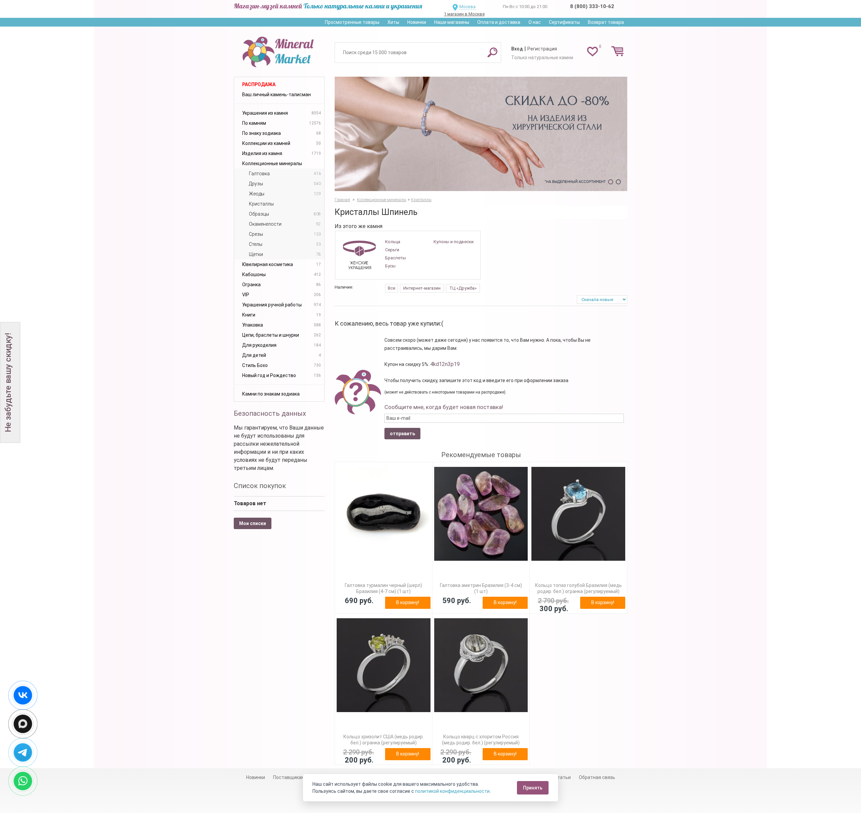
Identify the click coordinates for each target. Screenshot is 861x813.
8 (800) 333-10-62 (592, 6)
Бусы (390, 265)
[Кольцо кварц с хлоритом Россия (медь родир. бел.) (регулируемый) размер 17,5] (481, 665)
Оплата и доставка (498, 22)
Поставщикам (289, 777)
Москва (467, 6)
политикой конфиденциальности (452, 791)
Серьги (392, 249)
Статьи (562, 777)
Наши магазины (451, 22)
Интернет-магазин (422, 288)
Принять (532, 787)
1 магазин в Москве (464, 13)
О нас (534, 22)
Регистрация (542, 48)
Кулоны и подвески (454, 241)
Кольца (392, 241)
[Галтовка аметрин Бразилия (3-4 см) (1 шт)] (481, 514)
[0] (592, 51)
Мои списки (252, 523)
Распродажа (258, 84)
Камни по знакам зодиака (271, 394)
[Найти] (492, 52)
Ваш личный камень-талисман (276, 94)
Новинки (416, 22)
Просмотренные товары (352, 22)
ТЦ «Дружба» (463, 288)
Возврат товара (606, 22)
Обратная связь (597, 777)
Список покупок (260, 486)
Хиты (393, 22)
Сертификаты (564, 22)
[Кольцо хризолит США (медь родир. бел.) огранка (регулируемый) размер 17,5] (383, 665)
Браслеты (395, 257)
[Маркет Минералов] (279, 50)
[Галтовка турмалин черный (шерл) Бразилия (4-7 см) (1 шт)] (383, 514)
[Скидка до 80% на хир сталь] (481, 134)
